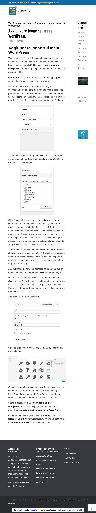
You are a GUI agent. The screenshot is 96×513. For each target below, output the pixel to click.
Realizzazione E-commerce (82, 58)
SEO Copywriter (81, 66)
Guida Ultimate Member (72, 462)
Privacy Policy (65, 500)
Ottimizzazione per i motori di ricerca (46, 462)
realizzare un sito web (18, 418)
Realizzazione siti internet (45, 473)
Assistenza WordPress (81, 34)
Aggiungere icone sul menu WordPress (30, 33)
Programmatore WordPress (45, 468)
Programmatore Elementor (45, 477)
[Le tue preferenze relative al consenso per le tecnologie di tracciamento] (92, 509)
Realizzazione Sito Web (82, 50)
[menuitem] (84, 10)
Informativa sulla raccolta (25, 510)
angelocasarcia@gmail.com (48, 2)
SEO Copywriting (42, 482)
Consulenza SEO (82, 42)
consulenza (45, 415)
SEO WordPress (70, 453)
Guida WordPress (16, 41)
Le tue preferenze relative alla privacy (58, 510)
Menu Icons (14, 77)
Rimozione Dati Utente (76, 500)
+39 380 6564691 (23, 2)
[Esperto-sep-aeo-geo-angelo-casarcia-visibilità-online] (20, 10)
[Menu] (84, 10)
